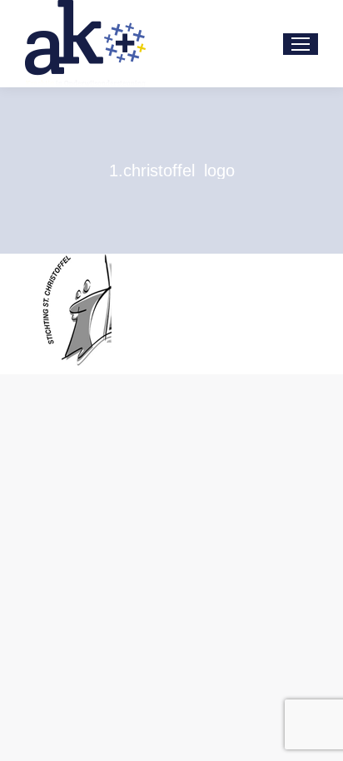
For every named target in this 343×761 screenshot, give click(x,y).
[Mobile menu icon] (300, 44)
